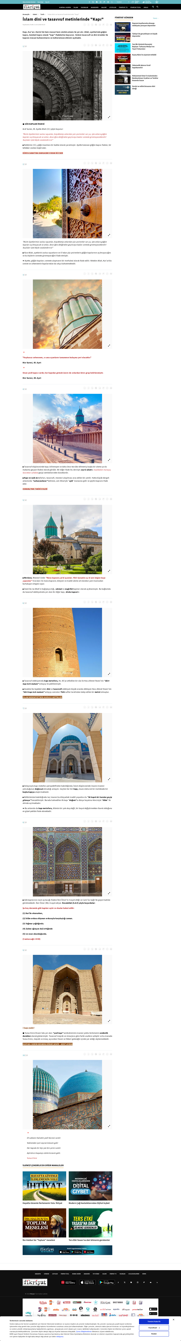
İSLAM (76, 7)
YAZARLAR (84, 7)
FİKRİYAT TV (123, 7)
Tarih (42, 14)
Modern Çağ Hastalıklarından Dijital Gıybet (89, 1203)
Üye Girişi (40, 2)
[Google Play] (76, 1252)
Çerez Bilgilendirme (84, 1331)
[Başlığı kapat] (173, 1319)
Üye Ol (47, 2)
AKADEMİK (95, 7)
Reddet (154, 1334)
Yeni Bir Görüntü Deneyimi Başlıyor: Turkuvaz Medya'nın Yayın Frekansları (143, 46)
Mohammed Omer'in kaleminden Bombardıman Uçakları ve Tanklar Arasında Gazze (145, 78)
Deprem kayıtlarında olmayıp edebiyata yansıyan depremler (144, 24)
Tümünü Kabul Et (154, 1321)
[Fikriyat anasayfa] (47, 1250)
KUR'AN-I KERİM (65, 7)
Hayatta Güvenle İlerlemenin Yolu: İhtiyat (42, 1203)
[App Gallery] (88, 1252)
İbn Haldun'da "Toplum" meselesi (39, 1240)
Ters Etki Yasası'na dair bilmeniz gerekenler (89, 1240)
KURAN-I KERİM (76, 1274)
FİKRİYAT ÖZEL (135, 7)
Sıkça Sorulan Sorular (29, 2)
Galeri (35, 14)
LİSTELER (112, 7)
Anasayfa (26, 14)
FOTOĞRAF (96, 1274)
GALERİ (104, 7)
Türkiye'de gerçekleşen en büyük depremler (144, 35)
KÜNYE (144, 1274)
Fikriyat (32, 1294)
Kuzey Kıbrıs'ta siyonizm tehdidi (144, 55)
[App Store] (64, 1252)
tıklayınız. (60, 1336)
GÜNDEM (46, 1274)
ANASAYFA (38, 1274)
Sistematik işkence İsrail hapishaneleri (141, 66)
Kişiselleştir (153, 1328)
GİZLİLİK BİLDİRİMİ (133, 1274)
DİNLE (146, 7)
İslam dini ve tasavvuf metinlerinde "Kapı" (63, 14)
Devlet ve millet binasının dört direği (143, 87)
